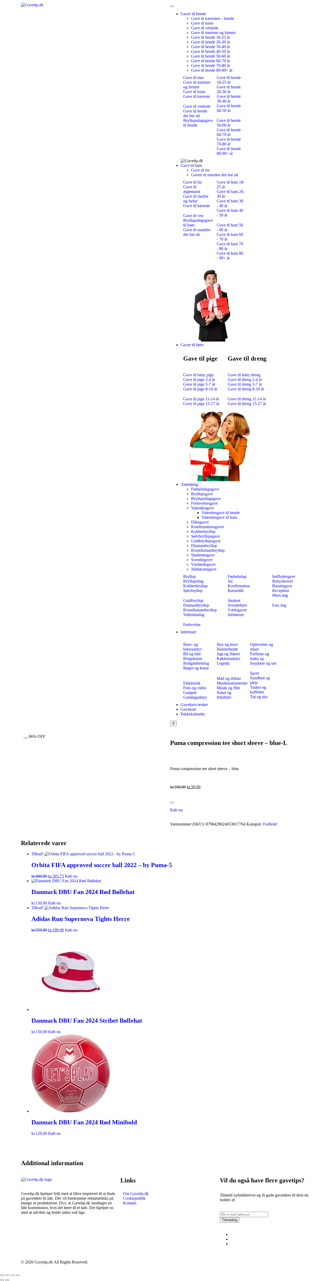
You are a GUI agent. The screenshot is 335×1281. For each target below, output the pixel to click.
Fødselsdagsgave (205, 489)
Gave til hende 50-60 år (210, 56)
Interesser (188, 632)
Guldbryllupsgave (206, 541)
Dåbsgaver (200, 522)
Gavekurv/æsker (194, 704)
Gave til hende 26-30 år (210, 42)
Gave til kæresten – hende (212, 18)
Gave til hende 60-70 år (210, 61)
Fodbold (270, 824)
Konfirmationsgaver (207, 527)
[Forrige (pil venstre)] (2, 1280)
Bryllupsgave (202, 494)
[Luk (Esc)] (18, 1275)
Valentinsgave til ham (219, 517)
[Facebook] (231, 1234)
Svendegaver (202, 559)
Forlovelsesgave (204, 503)
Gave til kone (202, 23)
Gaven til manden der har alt (214, 175)
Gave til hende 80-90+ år (211, 70)
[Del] (12, 1275)
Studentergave (203, 555)
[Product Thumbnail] (26, 738)
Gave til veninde (204, 28)
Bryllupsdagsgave (206, 498)
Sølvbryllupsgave (205, 536)
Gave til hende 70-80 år (210, 65)
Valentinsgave (202, 508)
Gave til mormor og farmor (213, 32)
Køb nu (176, 810)
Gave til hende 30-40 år (210, 46)
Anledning (189, 484)
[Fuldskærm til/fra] (7, 1275)
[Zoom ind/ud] (2, 1275)
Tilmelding (229, 1220)
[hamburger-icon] (172, 6)
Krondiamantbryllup (208, 550)
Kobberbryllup (203, 531)
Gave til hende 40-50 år (210, 51)
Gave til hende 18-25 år (210, 37)
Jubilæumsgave (203, 569)
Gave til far (200, 170)
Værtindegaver (203, 564)
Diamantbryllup (204, 545)
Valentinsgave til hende (221, 512)
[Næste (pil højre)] (7, 1280)
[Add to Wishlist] (172, 802)
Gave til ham (191, 165)
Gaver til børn (192, 345)
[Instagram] (231, 1239)
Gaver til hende (193, 14)
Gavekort (188, 709)
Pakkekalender (193, 714)
